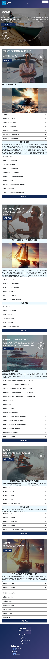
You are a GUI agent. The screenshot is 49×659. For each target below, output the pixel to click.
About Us (23, 638)
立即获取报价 (7, 60)
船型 (4, 28)
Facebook (18, 648)
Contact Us (24, 643)
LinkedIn (18, 654)
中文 (45, 2)
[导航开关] (27, 4)
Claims (22, 641)
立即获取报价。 (8, 349)
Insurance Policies (25, 640)
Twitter (18, 651)
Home (22, 637)
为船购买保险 (8, 24)
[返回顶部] (47, 656)
